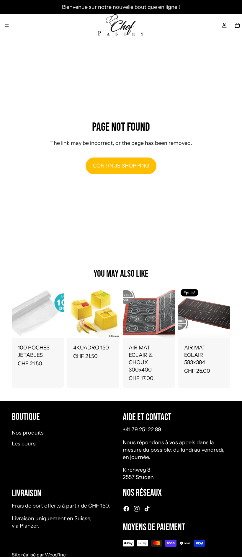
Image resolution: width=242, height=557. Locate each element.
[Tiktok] (147, 508)
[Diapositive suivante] (168, 312)
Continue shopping (121, 166)
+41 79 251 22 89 (142, 430)
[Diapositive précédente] (129, 312)
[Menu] (7, 25)
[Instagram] (136, 508)
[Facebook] (126, 508)
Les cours (24, 443)
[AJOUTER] (54, 329)
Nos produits (28, 433)
